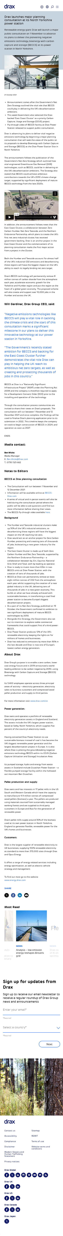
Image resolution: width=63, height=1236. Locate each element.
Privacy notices (11, 1161)
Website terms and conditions (41, 1147)
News (19, 946)
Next (55, 927)
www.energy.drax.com (15, 880)
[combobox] (31, 1030)
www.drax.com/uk (39, 701)
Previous (8, 927)
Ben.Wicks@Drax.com (17, 459)
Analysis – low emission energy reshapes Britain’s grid (30, 953)
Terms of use (38, 1141)
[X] (6, 895)
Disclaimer (9, 1146)
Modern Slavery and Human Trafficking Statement (14, 1154)
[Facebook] (13, 895)
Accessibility (10, 1136)
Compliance (10, 1141)
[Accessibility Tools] (42, 5)
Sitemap (36, 1130)
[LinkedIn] (20, 895)
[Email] (26, 895)
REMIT (35, 1136)
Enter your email (15, 1010)
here (47, 512)
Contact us (9, 1130)
